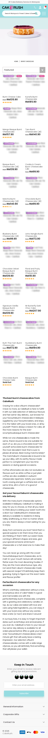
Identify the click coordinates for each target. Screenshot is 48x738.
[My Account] (40, 8)
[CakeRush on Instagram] (26, 677)
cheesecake (22, 438)
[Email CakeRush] (31, 677)
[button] (7, 102)
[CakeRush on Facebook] (17, 677)
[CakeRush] (12, 9)
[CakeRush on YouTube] (22, 677)
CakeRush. (8, 733)
